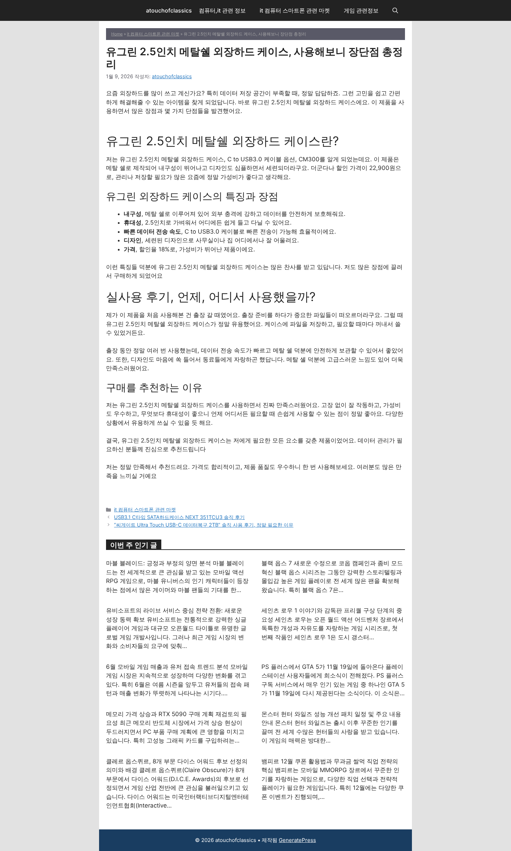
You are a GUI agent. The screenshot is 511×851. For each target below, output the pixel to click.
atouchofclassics (169, 10)
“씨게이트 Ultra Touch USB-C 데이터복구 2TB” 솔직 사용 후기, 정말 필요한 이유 (203, 525)
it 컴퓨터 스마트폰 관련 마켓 (295, 10)
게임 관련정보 (361, 10)
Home (117, 34)
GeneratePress (297, 840)
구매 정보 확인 (255, 128)
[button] (395, 10)
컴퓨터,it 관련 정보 (222, 10)
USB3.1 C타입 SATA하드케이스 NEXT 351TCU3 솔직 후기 (179, 517)
